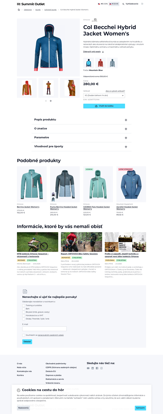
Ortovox (20, 204)
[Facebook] (97, 368)
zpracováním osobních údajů (51, 335)
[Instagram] (101, 368)
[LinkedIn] (92, 368)
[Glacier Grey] (112, 63)
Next (50, 101)
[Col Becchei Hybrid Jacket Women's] (48, 47)
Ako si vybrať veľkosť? (115, 91)
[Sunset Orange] (100, 63)
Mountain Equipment (124, 204)
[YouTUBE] (88, 368)
